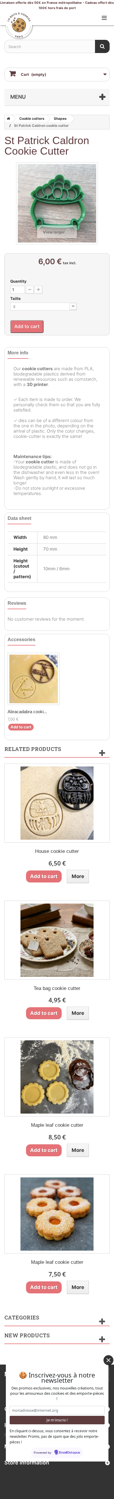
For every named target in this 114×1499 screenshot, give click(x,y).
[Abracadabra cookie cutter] (34, 679)
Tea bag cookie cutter (57, 988)
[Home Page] (7, 118)
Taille (16, 298)
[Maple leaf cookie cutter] (57, 1077)
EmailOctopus (69, 1452)
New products (27, 1335)
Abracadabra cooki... (27, 711)
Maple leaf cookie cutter (57, 1125)
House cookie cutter (57, 851)
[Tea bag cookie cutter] (57, 940)
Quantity (18, 281)
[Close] (108, 1360)
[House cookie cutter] (57, 803)
